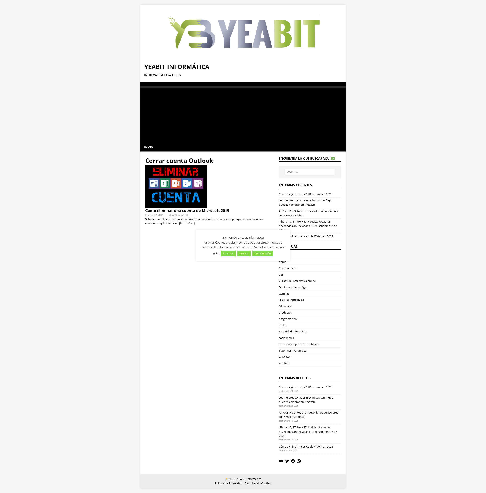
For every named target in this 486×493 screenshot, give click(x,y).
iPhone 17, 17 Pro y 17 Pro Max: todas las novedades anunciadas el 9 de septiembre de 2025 (308, 226)
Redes (283, 325)
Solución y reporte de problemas (299, 344)
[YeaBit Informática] (243, 57)
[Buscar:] (310, 172)
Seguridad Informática (293, 331)
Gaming (284, 293)
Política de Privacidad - (229, 483)
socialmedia (286, 338)
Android (284, 255)
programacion (288, 319)
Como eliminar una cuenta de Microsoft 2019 (187, 210)
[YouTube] (281, 462)
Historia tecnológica (291, 300)
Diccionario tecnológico (293, 287)
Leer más (228, 253)
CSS (281, 274)
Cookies (266, 483)
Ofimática (285, 306)
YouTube (284, 363)
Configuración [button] (263, 253)
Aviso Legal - (252, 483)
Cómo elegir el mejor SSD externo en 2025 (305, 194)
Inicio (148, 147)
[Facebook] (293, 462)
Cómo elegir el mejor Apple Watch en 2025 (306, 236)
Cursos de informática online (297, 281)
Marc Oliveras (176, 215)
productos (285, 312)
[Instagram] (299, 462)
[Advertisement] (243, 114)
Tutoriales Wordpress (292, 350)
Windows (284, 357)
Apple (282, 262)
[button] (144, 84)
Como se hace (288, 268)
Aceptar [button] (244, 253)
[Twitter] (287, 462)
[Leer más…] (187, 223)
